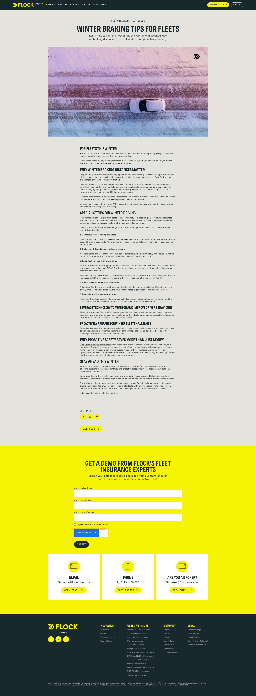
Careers (74, 5)
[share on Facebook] (97, 417)
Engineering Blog (171, 652)
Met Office (107, 268)
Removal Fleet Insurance (136, 664)
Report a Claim (106, 641)
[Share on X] (90, 417)
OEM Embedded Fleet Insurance (140, 656)
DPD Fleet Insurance (135, 641)
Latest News (169, 641)
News (103, 5)
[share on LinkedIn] (83, 417)
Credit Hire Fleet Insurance (137, 637)
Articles (139, 20)
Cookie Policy (193, 637)
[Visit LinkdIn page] (51, 639)
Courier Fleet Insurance (136, 633)
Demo (166, 637)
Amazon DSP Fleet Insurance (138, 630)
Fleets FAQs (169, 648)
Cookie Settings (194, 630)
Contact (86, 5)
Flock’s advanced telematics (147, 376)
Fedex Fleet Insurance (135, 645)
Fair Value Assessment (197, 645)
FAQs (95, 5)
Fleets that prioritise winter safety (96, 345)
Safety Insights (114, 312)
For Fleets (104, 633)
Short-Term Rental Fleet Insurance (140, 667)
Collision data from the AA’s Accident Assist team (103, 197)
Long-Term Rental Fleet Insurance (140, 652)
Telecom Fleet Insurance (136, 675)
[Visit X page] (58, 639)
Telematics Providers (108, 637)
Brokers (50, 5)
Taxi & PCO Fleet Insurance (138, 671)
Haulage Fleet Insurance (136, 648)
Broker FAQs (169, 645)
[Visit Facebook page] (66, 639)
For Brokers (104, 630)
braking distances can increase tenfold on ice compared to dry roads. (135, 187)
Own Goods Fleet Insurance (138, 660)
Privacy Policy (193, 633)
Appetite (62, 5)
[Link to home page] (28, 5)
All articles (120, 21)
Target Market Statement (198, 641)
